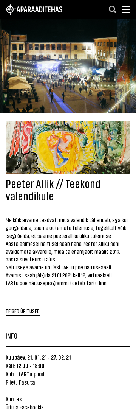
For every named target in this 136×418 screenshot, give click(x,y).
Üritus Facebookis (25, 406)
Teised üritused (23, 310)
